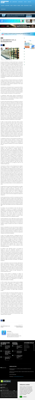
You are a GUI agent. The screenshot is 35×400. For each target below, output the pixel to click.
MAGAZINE (18, 5)
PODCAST (30, 5)
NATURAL (22, 5)
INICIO (10, 1)
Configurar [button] (24, 396)
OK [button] (20, 396)
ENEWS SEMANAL (7, 5)
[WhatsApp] (32, 12)
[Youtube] (33, 12)
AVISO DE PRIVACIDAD (12, 374)
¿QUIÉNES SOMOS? (14, 1)
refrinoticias (9, 331)
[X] (30, 12)
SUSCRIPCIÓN (2, 5)
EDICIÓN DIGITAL (20, 1)
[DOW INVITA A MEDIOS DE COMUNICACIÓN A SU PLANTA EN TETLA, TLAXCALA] (14, 356)
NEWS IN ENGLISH (26, 5)
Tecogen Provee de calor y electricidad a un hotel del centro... (19, 352)
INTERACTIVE (15, 5)
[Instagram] (29, 12)
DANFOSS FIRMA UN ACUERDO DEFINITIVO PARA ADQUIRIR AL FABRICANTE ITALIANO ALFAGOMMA (8, 353)
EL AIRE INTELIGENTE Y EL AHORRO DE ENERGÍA (19, 326)
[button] (33, 1)
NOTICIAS (25, 1)
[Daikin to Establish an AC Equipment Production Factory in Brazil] (14, 346)
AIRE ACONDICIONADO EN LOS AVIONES (5, 326)
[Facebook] (27, 12)
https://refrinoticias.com (10, 332)
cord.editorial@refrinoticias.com (18, 376)
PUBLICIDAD (29, 1)
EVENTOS (11, 5)
